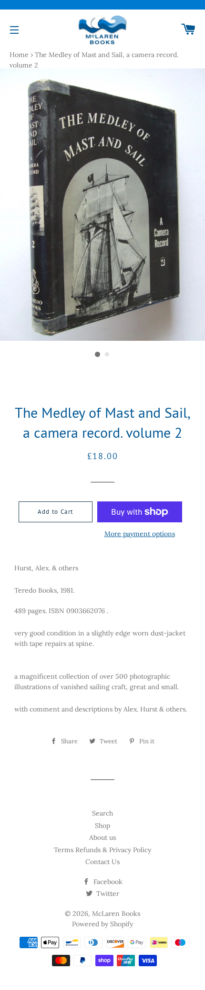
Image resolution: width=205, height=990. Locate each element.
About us (102, 837)
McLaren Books (116, 913)
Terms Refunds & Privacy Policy (102, 850)
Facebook (107, 881)
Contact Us (102, 861)
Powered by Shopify (102, 924)
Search (102, 813)
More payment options (139, 533)
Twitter (106, 893)
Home (19, 54)
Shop (102, 825)
